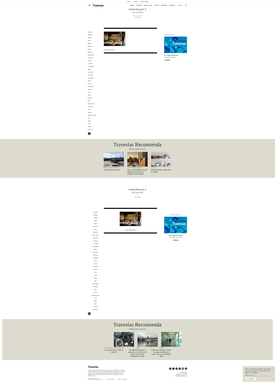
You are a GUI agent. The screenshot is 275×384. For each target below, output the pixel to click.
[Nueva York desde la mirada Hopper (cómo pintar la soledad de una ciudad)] (137, 159)
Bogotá (89, 43)
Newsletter (179, 5)
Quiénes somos (183, 372)
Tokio (89, 123)
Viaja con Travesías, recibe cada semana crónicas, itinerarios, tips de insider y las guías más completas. (258, 371)
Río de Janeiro (91, 103)
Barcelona (90, 34)
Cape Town (90, 57)
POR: (137, 195)
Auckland (90, 32)
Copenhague (91, 78)
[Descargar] (175, 44)
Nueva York (90, 72)
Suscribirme (251, 379)
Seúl (89, 118)
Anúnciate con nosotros (181, 374)
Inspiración (164, 5)
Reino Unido (120, 347)
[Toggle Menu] (89, 5)
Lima (89, 92)
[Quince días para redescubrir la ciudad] (161, 159)
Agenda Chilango (145, 1)
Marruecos (90, 52)
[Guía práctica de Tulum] (114, 159)
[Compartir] (89, 133)
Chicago (90, 60)
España (137, 347)
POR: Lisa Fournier (137, 15)
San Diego (90, 75)
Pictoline (136, 1)
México (132, 5)
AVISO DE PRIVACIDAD (110, 379)
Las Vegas (90, 63)
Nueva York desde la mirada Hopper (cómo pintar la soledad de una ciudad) (137, 172)
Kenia (89, 49)
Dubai (89, 80)
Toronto (89, 126)
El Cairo (90, 83)
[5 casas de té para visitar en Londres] (114, 339)
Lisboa (89, 95)
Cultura (129, 167)
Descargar (167, 60)
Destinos (106, 167)
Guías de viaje (148, 5)
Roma (89, 109)
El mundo (139, 5)
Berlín (89, 40)
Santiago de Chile (92, 115)
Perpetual (172, 5)
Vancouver (90, 129)
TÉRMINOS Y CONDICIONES (122, 379)
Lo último (156, 5)
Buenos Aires (91, 55)
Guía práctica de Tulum (112, 170)
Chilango (129, 1)
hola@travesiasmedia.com (181, 375)
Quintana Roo (116, 167)
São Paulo (90, 106)
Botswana (90, 46)
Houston (90, 89)
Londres (90, 98)
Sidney (89, 121)
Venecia (89, 112)
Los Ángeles (91, 66)
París (89, 100)
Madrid (89, 37)
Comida (105, 347)
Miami (89, 69)
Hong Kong (90, 86)
